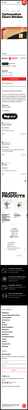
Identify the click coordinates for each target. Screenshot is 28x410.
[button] (4, 249)
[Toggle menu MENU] (3, 2)
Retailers (5, 334)
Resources (6, 320)
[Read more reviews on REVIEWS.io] (14, 237)
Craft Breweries (8, 336)
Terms (4, 341)
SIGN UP (14, 370)
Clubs (4, 339)
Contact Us (6, 344)
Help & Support (7, 327)
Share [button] (3, 133)
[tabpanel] (14, 33)
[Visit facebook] (2, 382)
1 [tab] (13, 50)
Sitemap (5, 346)
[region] (14, 249)
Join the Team (7, 332)
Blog (3, 322)
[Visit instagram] (5, 382)
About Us (5, 329)
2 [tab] (14, 50)
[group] (14, 130)
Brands (4, 324)
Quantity (5, 71)
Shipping (5, 313)
